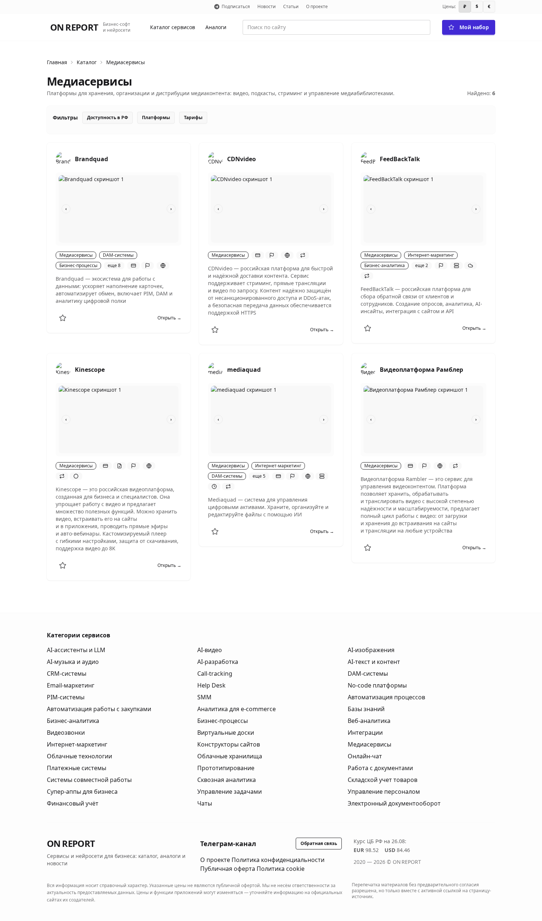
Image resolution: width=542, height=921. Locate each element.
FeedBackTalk (400, 159)
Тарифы (193, 117)
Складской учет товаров (382, 780)
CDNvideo (241, 159)
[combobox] (336, 27)
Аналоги (215, 27)
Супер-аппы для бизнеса (82, 791)
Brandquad (91, 159)
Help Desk (211, 685)
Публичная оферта (227, 869)
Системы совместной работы (89, 780)
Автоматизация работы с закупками (99, 709)
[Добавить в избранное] (63, 318)
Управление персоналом (384, 791)
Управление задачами (229, 791)
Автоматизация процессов (386, 697)
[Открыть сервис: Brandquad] (63, 159)
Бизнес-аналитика (73, 721)
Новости (266, 6)
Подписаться (236, 6)
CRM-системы (66, 673)
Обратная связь (318, 843)
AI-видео (209, 650)
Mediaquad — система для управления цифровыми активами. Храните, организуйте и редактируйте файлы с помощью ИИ (268, 507)
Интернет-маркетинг (77, 744)
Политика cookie (281, 869)
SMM (204, 697)
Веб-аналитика (369, 721)
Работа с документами (380, 768)
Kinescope (90, 370)
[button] (133, 265)
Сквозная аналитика (226, 780)
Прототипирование (225, 768)
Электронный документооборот (394, 803)
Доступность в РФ (107, 117)
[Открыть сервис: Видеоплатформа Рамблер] (368, 369)
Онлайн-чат (365, 756)
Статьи (291, 6)
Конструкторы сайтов (228, 744)
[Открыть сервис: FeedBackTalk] (368, 159)
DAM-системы (368, 673)
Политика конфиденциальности (278, 860)
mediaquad (244, 370)
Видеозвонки (66, 732)
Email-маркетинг (70, 685)
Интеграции (365, 732)
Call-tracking (214, 673)
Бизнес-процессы (222, 721)
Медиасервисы (125, 62)
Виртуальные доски (225, 732)
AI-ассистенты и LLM (76, 650)
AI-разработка (217, 662)
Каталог (87, 62)
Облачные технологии (79, 756)
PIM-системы (65, 697)
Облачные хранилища (229, 756)
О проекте (317, 6)
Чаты (204, 803)
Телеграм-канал (228, 843)
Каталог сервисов (172, 27)
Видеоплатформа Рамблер (421, 370)
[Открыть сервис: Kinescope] (63, 369)
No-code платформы (377, 685)
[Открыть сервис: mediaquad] (215, 369)
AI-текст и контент (374, 662)
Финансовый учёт (72, 803)
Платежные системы (76, 768)
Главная (57, 62)
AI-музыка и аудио (73, 662)
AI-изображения (371, 650)
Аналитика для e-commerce (236, 709)
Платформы (156, 117)
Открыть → (169, 318)
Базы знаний (366, 709)
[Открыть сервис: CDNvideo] (215, 159)
